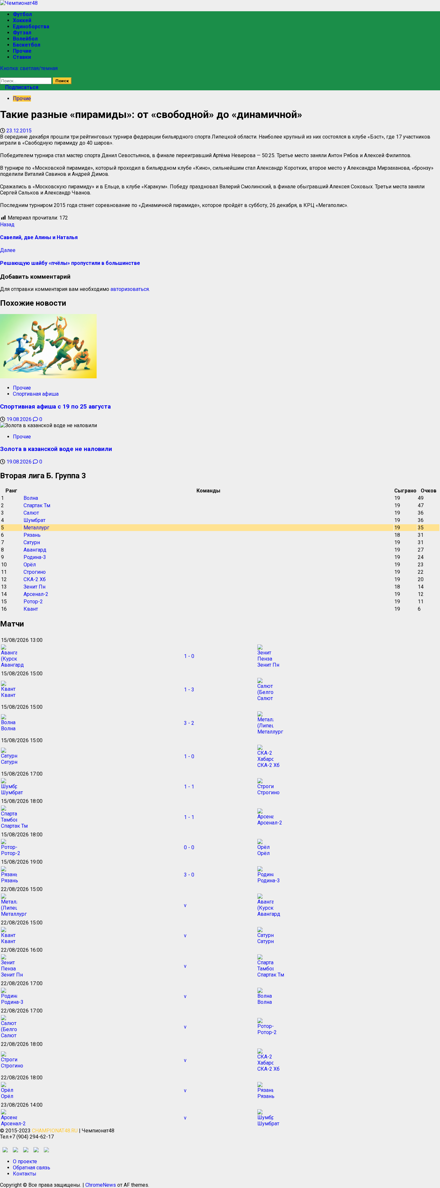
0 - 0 (189, 847)
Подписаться (21, 87)
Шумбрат (34, 520)
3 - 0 (189, 875)
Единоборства (31, 26)
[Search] (2, 74)
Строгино (35, 572)
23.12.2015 (19, 131)
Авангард (35, 550)
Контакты (24, 1174)
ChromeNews (100, 1185)
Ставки (22, 57)
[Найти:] (26, 80)
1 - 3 (189, 690)
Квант (31, 609)
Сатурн (32, 542)
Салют (31, 513)
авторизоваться (129, 289)
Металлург (36, 528)
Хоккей (22, 20)
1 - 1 (189, 787)
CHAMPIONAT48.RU (55, 1131)
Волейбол (25, 39)
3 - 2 (189, 723)
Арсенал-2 (36, 594)
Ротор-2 (33, 601)
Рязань (32, 535)
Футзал (22, 33)
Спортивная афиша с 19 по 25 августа (55, 406)
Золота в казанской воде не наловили (56, 449)
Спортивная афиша (36, 394)
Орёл (30, 565)
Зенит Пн (34, 587)
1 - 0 (189, 656)
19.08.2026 (19, 419)
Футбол (22, 14)
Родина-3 (35, 557)
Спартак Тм (37, 505)
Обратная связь (31, 1168)
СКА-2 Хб (35, 579)
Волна (31, 498)
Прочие (22, 51)
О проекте (25, 1161)
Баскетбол (26, 45)
